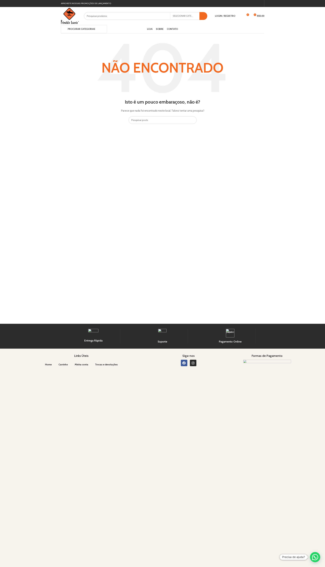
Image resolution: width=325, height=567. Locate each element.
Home (48, 364)
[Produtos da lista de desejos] (240, 16)
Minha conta (81, 364)
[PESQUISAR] (203, 16)
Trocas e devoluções (106, 364)
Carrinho (63, 364)
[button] (315, 557)
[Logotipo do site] (70, 15)
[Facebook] (184, 363)
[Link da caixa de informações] (93, 336)
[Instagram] (193, 363)
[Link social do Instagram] (260, 3)
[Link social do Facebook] (256, 3)
